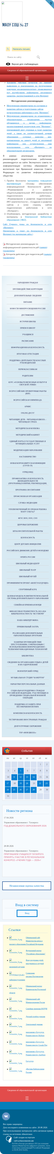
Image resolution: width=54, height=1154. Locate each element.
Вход (27, 913)
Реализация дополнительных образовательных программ (28, 634)
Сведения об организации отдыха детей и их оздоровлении (27, 663)
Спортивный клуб (28, 589)
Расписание (28, 341)
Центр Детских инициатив (27, 544)
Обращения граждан (28, 283)
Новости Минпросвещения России (27, 309)
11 (14, 777)
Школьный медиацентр (27, 564)
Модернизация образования (28, 450)
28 (34, 790)
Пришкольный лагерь (28, 627)
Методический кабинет (28, 435)
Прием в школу (27, 328)
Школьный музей (27, 576)
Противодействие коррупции (28, 289)
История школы (28, 322)
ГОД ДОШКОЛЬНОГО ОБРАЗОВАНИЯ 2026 (25, 826)
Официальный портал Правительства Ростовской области (27, 989)
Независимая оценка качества (26, 885)
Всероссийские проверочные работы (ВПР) (27, 392)
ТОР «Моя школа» (27, 733)
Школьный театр (28, 570)
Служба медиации (27, 503)
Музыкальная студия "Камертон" (28, 678)
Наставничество (27, 457)
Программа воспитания (27, 490)
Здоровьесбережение (27, 525)
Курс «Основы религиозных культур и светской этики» (28, 383)
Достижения (27, 315)
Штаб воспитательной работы (28, 531)
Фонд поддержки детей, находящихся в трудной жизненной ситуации (26, 963)
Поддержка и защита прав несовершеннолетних (28, 705)
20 (27, 783)
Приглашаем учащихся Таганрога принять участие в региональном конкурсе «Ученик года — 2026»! (24, 857)
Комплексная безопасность (27, 713)
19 (21, 783)
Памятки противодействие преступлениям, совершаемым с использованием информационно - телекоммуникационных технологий (27, 645)
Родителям (27, 376)
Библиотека (28, 656)
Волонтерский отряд (27, 671)
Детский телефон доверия (35, 1017)
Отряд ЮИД (27, 472)
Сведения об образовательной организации (27, 70)
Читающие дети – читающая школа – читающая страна (27, 420)
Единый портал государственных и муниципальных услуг (28, 442)
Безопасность (28, 538)
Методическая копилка (28, 428)
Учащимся (27, 334)
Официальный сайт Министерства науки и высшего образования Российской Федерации (26, 941)
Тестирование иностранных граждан (28, 720)
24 (8, 790)
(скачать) (43, 247)
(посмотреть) (9, 251)
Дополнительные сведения (27, 296)
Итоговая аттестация (28, 354)
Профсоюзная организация (28, 496)
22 (40, 783)
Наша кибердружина (27, 620)
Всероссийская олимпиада (28, 400)
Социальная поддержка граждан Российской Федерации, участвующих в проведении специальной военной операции (27, 694)
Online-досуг (27, 413)
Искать (38, 57)
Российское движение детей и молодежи (28, 551)
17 (8, 783)
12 (21, 777)
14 (34, 777)
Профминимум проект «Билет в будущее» (28, 583)
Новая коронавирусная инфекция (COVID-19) (27, 464)
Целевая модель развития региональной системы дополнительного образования (27, 597)
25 (14, 790)
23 (46, 783)
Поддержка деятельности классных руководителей (27, 361)
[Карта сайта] (8, 49)
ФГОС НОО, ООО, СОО (27, 518)
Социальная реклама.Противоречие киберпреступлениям (26, 976)
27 (27, 790)
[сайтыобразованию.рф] (49, 4)
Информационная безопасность (27, 347)
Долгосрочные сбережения (27, 726)
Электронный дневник (34, 1024)
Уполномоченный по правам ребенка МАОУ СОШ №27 (28, 510)
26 (21, 790)
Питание (27, 302)
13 (27, 777)
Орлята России (27, 557)
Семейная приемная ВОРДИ (27, 605)
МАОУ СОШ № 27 (15, 25)
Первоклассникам (27, 369)
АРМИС (27, 407)
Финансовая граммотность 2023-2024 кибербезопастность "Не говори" (27, 612)
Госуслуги (29, 1061)
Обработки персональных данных (27, 684)
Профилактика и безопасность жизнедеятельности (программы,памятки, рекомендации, (27, 481)
